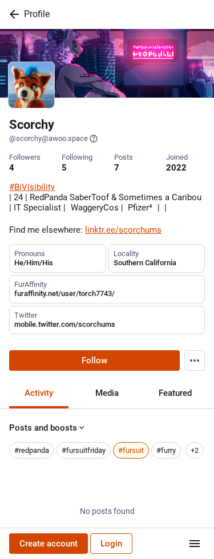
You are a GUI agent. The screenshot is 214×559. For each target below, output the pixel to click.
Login (111, 543)
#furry (166, 450)
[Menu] (194, 360)
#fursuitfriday (84, 450)
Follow (94, 360)
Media (107, 393)
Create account (48, 543)
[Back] (12, 14)
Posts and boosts (43, 428)
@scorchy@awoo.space (48, 138)
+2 (195, 450)
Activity (39, 393)
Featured (175, 393)
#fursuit (131, 450)
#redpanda (31, 450)
